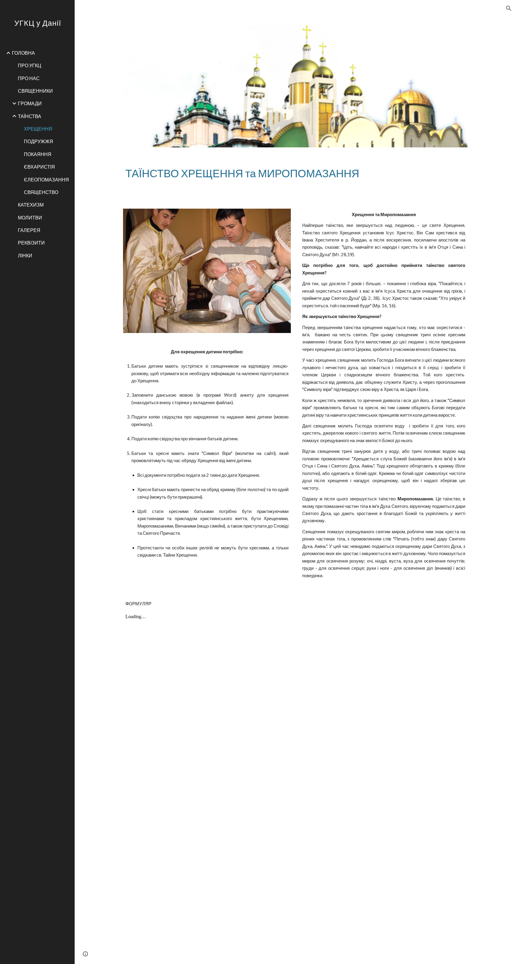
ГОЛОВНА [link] (23, 53)
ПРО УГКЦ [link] (29, 65)
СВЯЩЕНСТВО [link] (41, 192)
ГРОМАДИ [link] (30, 103)
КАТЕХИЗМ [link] (31, 204)
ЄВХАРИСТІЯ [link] (39, 166)
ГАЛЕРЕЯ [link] (29, 230)
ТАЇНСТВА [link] (29, 116)
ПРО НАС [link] (29, 78)
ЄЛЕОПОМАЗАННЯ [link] (46, 179)
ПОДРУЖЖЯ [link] (38, 141)
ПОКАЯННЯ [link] (37, 154)
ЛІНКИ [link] (25, 255)
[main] (295, 173)
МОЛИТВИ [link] (30, 217)
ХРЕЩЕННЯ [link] (38, 129)
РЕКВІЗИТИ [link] (31, 242)
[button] (509, 8)
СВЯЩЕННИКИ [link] (35, 91)
